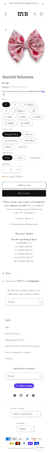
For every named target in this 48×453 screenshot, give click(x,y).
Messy (29, 134)
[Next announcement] (43, 4)
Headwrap (37, 158)
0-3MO (8, 117)
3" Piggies (19, 110)
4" (15, 104)
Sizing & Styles (12, 333)
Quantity (6, 164)
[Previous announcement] (5, 4)
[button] (6, 14)
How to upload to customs (18, 352)
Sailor (8, 146)
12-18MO (9, 123)
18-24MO (25, 123)
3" (6, 110)
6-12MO (37, 117)
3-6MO (22, 117)
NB (33, 110)
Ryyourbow (19, 448)
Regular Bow (11, 134)
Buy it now (24, 193)
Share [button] (8, 273)
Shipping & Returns (15, 339)
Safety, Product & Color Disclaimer (22, 346)
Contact (9, 358)
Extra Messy (11, 140)
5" (6, 104)
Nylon (20, 157)
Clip (7, 157)
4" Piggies (29, 104)
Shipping (5, 87)
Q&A (7, 327)
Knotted (24, 147)
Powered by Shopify (32, 448)
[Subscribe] (40, 302)
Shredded (30, 140)
